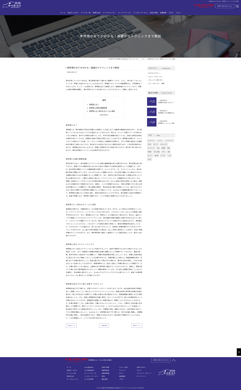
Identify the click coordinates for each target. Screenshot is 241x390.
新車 (168, 148)
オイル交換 (156, 152)
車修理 (163, 148)
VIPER (149, 144)
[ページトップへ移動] (174, 360)
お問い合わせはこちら (224, 6)
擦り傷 (156, 155)
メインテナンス (169, 140)
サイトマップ (141, 376)
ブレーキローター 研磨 (156, 83)
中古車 (149, 152)
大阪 (158, 148)
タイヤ (163, 152)
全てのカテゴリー (154, 73)
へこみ (169, 155)
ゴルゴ (149, 159)
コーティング (151, 148)
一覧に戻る (104, 325)
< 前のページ (71, 325)
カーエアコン (151, 140)
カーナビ (163, 155)
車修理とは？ (94, 104)
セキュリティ (163, 144)
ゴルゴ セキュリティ (155, 77)
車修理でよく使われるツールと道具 (102, 111)
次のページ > (137, 325)
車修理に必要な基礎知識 (98, 108)
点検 (169, 152)
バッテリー (160, 140)
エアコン (155, 144)
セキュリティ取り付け (155, 80)
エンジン (150, 155)
